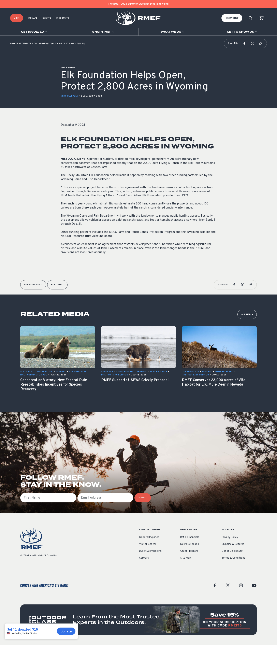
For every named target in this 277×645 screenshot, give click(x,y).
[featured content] (138, 619)
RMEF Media (22, 43)
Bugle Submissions (150, 551)
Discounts (62, 18)
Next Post (57, 285)
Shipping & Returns (233, 544)
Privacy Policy (230, 537)
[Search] (250, 18)
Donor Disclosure (232, 551)
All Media (247, 314)
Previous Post (33, 285)
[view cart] (261, 18)
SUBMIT (142, 497)
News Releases (69, 96)
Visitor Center (147, 544)
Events (47, 18)
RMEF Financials (189, 537)
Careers (144, 558)
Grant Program (189, 551)
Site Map (185, 558)
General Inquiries (149, 537)
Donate (32, 18)
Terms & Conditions (233, 558)
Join (16, 18)
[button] (244, 43)
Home (12, 43)
